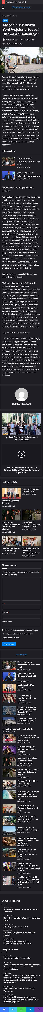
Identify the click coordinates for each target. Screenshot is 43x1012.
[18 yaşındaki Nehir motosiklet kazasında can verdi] (8, 161)
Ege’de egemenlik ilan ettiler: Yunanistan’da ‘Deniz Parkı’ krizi (27, 709)
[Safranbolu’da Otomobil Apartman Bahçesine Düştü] (31, 515)
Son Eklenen (21, 654)
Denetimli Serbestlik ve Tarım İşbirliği (11, 549)
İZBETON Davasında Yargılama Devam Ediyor (28, 828)
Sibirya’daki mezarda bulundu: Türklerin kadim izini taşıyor (28, 840)
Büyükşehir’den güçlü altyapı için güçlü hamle (27, 818)
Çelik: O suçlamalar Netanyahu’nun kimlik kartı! (26, 676)
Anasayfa (7, 16)
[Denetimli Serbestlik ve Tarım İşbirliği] (11, 541)
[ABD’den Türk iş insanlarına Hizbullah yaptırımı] (9, 698)
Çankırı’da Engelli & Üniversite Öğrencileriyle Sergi (31, 550)
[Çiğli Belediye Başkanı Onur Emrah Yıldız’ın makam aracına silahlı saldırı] (9, 852)
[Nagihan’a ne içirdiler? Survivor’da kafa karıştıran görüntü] (11, 515)
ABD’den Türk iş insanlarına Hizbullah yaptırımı (26, 698)
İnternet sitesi (7, 621)
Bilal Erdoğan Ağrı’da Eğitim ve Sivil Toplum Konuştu (26, 749)
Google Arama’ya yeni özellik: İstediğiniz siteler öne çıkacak (28, 738)
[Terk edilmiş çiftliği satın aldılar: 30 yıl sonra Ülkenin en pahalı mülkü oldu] (9, 794)
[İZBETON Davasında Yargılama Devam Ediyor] (9, 830)
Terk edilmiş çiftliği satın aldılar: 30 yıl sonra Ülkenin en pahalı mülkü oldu (28, 795)
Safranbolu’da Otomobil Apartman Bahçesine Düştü (31, 524)
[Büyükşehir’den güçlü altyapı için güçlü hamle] (9, 820)
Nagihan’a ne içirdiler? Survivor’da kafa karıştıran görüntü (11, 525)
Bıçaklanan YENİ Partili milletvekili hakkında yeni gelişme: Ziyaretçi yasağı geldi (28, 881)
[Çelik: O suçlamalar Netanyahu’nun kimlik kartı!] (8, 175)
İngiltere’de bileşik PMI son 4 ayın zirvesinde (27, 719)
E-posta (5, 612)
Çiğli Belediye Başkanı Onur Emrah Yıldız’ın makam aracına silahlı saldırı (27, 853)
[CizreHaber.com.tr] (21, 7)
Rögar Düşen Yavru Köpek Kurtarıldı (30, 490)
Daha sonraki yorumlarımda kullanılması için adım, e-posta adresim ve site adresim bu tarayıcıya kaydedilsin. (20, 633)
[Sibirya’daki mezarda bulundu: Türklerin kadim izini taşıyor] (9, 841)
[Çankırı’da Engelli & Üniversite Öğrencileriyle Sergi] (31, 541)
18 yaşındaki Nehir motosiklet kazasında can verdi (28, 161)
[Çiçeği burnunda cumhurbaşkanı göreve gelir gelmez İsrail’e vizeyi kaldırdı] (9, 866)
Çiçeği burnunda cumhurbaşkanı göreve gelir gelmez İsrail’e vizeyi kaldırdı (28, 867)
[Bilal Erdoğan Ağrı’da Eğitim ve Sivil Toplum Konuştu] (9, 750)
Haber (15, 16)
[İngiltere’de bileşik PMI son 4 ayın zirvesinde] (9, 721)
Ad (3, 603)
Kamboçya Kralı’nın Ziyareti (16, 2)
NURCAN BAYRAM (12, 40)
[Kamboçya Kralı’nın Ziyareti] (11, 493)
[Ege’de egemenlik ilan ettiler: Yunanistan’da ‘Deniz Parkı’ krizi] (9, 710)
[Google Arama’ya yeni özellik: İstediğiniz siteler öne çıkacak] (9, 738)
